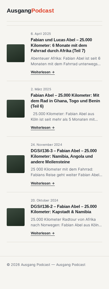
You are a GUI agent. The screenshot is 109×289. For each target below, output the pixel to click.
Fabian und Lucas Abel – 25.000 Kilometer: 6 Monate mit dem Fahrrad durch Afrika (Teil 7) (61, 45)
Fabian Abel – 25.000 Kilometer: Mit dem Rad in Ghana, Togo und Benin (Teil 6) (65, 100)
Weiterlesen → (43, 72)
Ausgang (30, 10)
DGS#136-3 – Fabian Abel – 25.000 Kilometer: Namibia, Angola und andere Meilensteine (64, 156)
